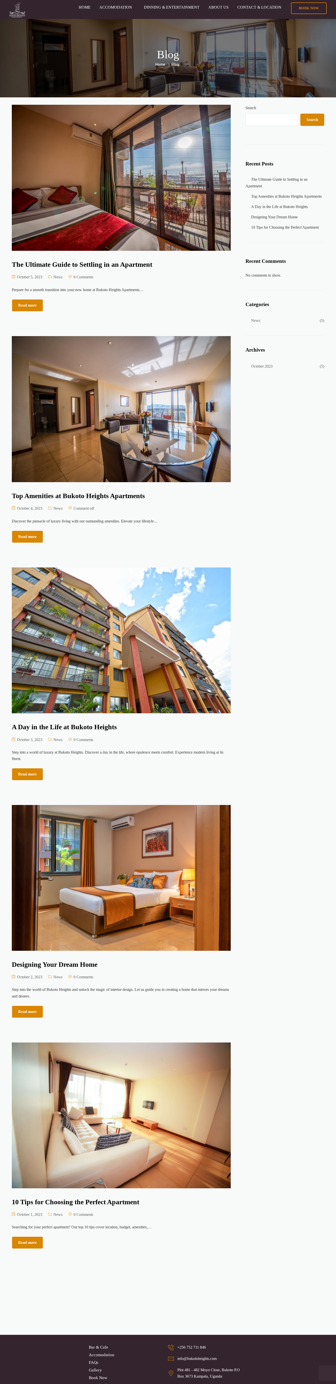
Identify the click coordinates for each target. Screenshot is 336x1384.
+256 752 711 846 (191, 1347)
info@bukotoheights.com (197, 1358)
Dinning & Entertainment (171, 7)
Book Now (98, 1377)
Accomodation (115, 7)
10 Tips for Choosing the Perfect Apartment (285, 227)
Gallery (95, 1370)
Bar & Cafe (98, 1347)
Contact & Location (259, 7)
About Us (218, 7)
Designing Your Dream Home (274, 217)
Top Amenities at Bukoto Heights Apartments (286, 196)
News (57, 277)
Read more (27, 305)
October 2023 (262, 366)
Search (250, 108)
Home (85, 7)
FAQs (93, 1362)
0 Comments (83, 277)
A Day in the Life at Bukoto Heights (279, 207)
